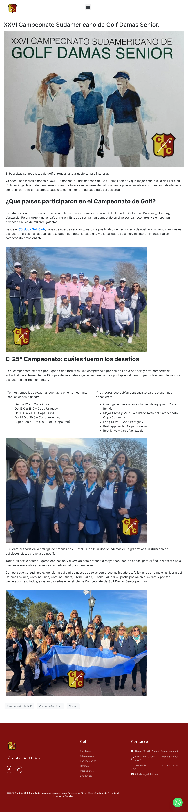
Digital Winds (87, 793)
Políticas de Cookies (62, 796)
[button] (88, 7)
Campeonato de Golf (19, 706)
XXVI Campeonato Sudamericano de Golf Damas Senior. (81, 24)
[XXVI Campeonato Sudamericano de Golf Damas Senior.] (94, 98)
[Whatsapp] (178, 802)
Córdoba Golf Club (32, 229)
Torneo (73, 706)
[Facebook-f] (9, 769)
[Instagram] (18, 769)
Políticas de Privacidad (107, 793)
